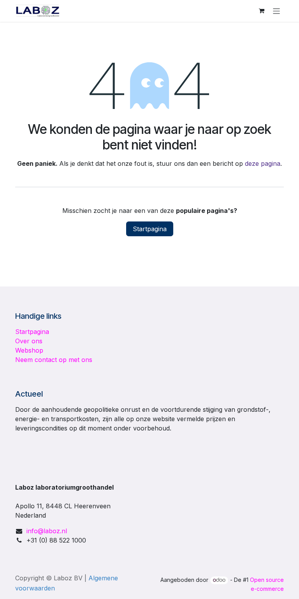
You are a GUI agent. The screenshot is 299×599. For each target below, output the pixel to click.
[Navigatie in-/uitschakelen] (276, 10)
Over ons (28, 341)
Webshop (29, 350)
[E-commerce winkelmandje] (261, 11)
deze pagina (262, 163)
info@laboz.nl (46, 531)
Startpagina (150, 229)
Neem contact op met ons (53, 360)
